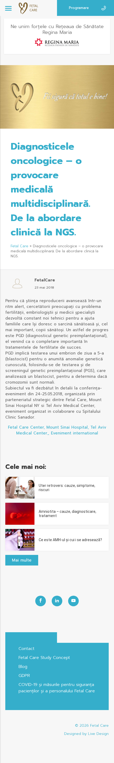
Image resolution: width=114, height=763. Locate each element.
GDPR (24, 675)
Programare (79, 7)
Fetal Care (19, 246)
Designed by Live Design (86, 734)
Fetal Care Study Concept (44, 657)
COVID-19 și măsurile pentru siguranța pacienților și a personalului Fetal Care (57, 687)
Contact (26, 648)
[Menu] (8, 8)
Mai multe (22, 560)
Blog (23, 666)
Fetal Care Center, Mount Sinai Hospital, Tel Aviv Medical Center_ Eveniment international (57, 430)
